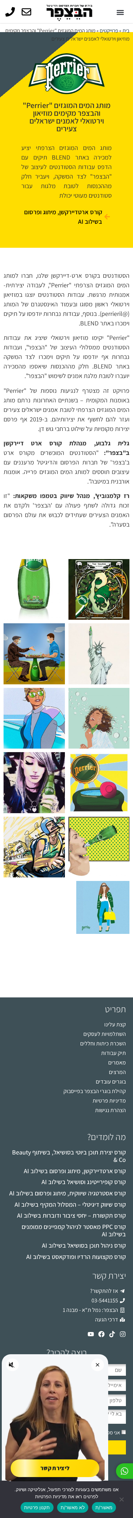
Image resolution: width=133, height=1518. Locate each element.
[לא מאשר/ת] (122, 1498)
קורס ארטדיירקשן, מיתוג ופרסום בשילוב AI (75, 1171)
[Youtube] (91, 1334)
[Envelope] (26, 12)
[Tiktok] (112, 1334)
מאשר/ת (104, 1507)
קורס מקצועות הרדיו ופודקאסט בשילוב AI (76, 1257)
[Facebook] (101, 1334)
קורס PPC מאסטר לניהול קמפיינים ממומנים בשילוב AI (74, 1230)
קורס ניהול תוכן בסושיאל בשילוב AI (84, 1245)
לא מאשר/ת (73, 1507)
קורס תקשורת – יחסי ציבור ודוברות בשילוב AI (71, 1215)
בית (125, 30)
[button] (120, 12)
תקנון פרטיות (37, 1507)
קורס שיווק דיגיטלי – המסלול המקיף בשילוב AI (70, 1204)
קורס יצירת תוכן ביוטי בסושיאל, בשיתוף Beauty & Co (69, 1156)
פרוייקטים (109, 30)
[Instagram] (123, 1334)
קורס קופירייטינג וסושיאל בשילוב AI (83, 1182)
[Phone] (10, 12)
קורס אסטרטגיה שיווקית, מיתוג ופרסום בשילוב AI (67, 1193)
